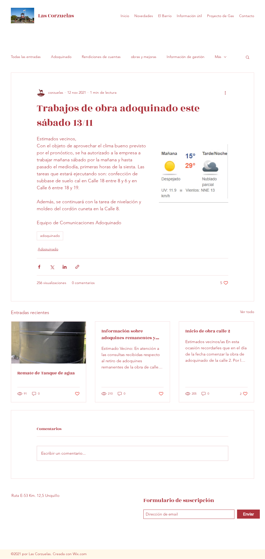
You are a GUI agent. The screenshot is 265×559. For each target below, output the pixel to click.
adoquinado (50, 235)
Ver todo (247, 311)
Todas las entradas (26, 56)
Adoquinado (61, 56)
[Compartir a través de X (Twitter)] (51, 266)
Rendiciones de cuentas (101, 56)
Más (218, 56)
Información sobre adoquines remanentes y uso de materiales (128, 334)
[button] (247, 57)
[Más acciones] (225, 92)
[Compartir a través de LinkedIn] (64, 266)
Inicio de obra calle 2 (207, 331)
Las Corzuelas (56, 16)
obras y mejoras (143, 56)
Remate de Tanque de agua (46, 373)
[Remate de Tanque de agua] (48, 343)
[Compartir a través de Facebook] (39, 266)
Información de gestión (185, 56)
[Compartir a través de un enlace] (77, 266)
